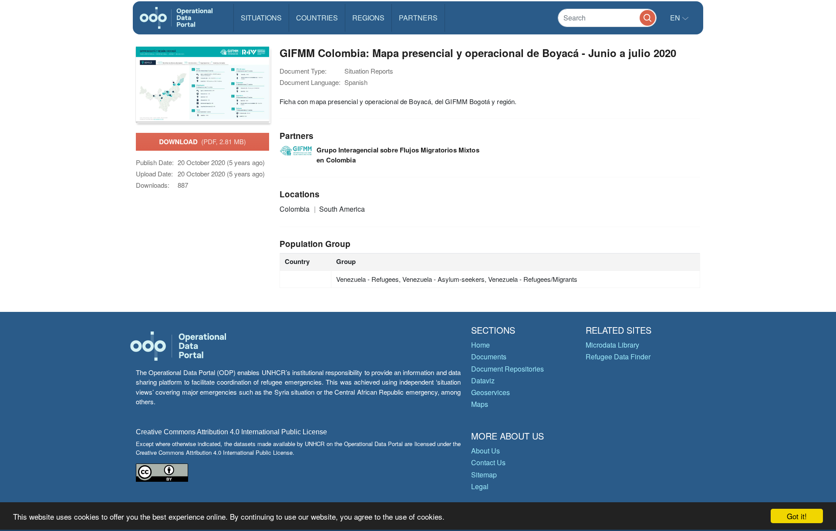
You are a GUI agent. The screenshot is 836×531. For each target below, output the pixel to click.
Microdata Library (612, 345)
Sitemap (484, 475)
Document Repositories (507, 369)
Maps (479, 404)
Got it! (797, 516)
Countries (317, 18)
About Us (485, 451)
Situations (261, 18)
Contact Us (488, 462)
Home (480, 345)
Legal (480, 486)
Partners (418, 18)
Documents (488, 357)
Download (202, 141)
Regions (368, 18)
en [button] (676, 18)
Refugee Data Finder (618, 357)
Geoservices (490, 392)
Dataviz (483, 380)
